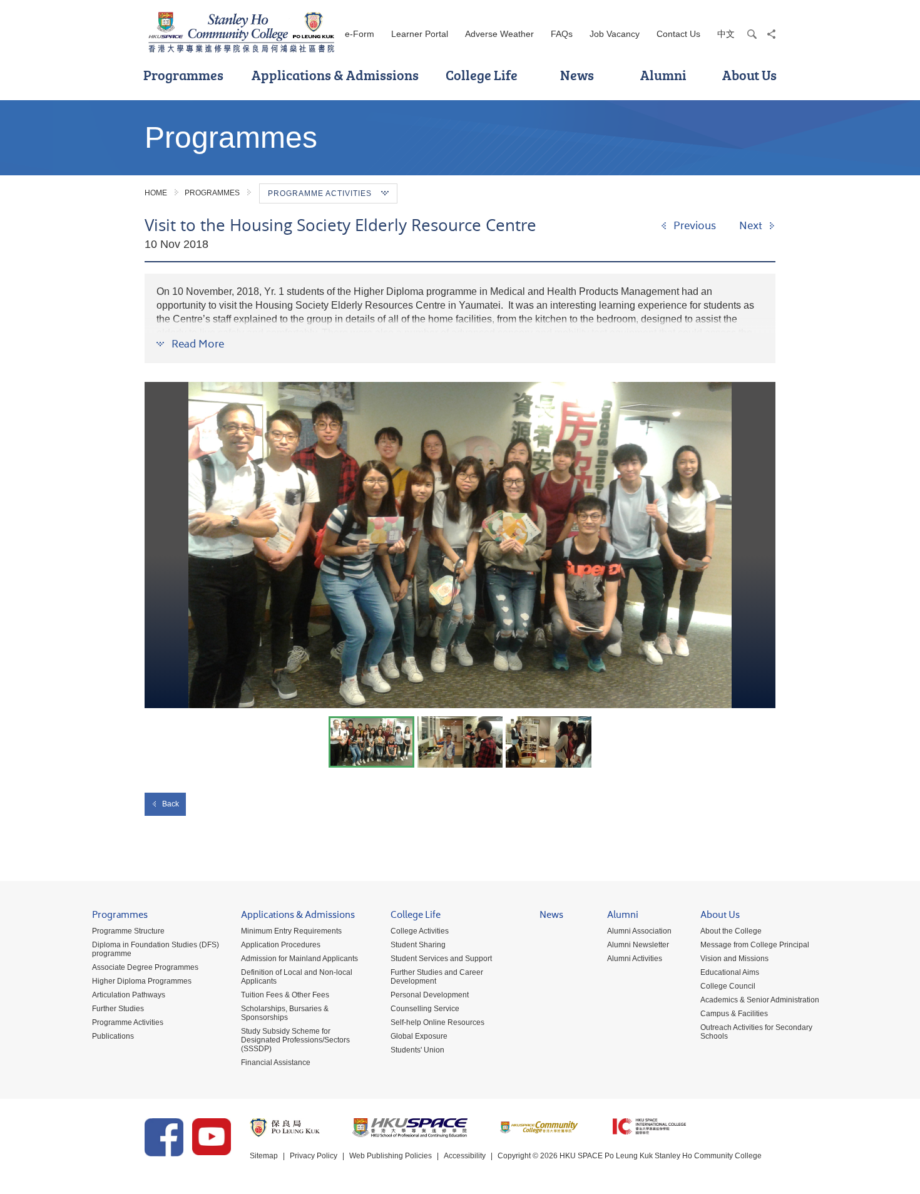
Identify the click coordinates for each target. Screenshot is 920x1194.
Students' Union (417, 1050)
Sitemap (264, 1155)
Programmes (183, 75)
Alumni (663, 75)
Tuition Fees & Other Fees (285, 995)
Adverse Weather (499, 34)
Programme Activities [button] (320, 193)
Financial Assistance (275, 1062)
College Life (482, 75)
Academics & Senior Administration (759, 1000)
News (577, 75)
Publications (113, 1036)
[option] (460, 545)
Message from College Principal (754, 944)
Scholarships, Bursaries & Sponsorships (285, 1013)
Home (156, 192)
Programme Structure (128, 931)
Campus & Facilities (734, 1013)
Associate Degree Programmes (145, 967)
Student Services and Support (441, 958)
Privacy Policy (313, 1155)
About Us (749, 75)
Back (170, 804)
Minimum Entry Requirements (291, 931)
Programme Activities (127, 1022)
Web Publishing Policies (390, 1155)
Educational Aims (729, 972)
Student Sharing (418, 944)
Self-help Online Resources (437, 1022)
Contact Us (678, 34)
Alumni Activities (634, 958)
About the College (731, 931)
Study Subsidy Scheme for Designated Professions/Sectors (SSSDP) (295, 1040)
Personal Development (430, 995)
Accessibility (465, 1155)
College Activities (420, 931)
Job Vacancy (615, 34)
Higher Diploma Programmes (142, 981)
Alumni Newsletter (638, 944)
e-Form (359, 34)
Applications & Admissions (335, 75)
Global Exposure (419, 1036)
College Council (727, 986)
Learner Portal (419, 34)
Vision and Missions (734, 958)
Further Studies (118, 1008)
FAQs (562, 34)
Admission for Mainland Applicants (299, 958)
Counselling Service (425, 1008)
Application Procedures (280, 944)
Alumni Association (639, 931)
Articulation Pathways (128, 995)
